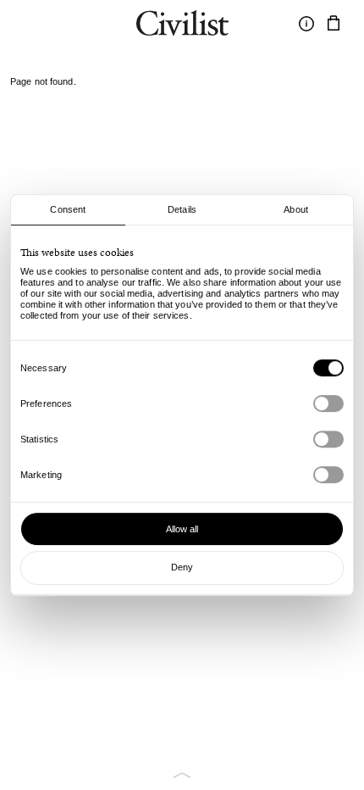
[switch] (328, 403)
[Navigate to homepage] (182, 25)
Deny (182, 567)
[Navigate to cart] (333, 24)
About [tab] (296, 209)
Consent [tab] (67, 209)
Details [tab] (182, 209)
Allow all (182, 529)
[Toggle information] (306, 24)
